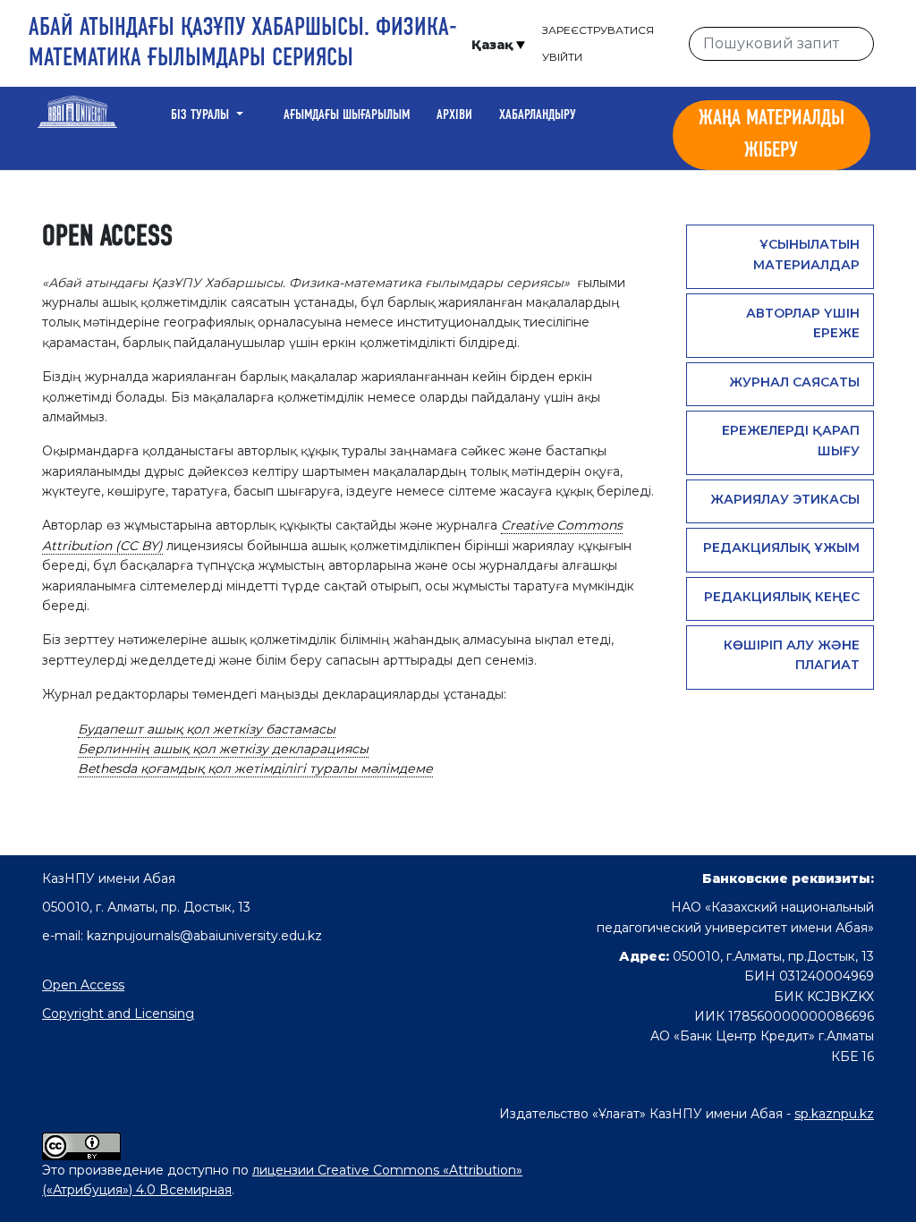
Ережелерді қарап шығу (791, 440)
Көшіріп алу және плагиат (792, 655)
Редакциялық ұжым (781, 547)
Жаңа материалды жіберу (771, 135)
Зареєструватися (598, 30)
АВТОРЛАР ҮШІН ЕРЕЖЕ (803, 323)
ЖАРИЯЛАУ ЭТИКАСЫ (785, 499)
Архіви (454, 115)
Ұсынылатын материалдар (806, 254)
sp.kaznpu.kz (834, 1114)
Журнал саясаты (794, 382)
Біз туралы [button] (202, 115)
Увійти (562, 57)
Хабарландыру (537, 115)
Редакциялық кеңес (782, 597)
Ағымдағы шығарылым (347, 115)
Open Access (83, 985)
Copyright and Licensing (118, 1014)
